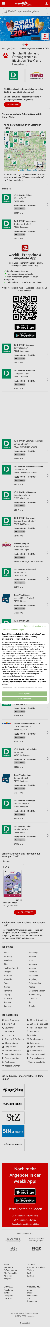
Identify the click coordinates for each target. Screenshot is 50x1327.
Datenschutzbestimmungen (35, 626)
